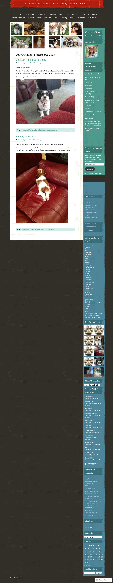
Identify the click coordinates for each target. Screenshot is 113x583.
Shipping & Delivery (68, 17)
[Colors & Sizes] (99, 341)
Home (14, 14)
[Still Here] (89, 372)
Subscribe (90, 169)
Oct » (89, 565)
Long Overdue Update (91, 215)
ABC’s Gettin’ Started (27, 14)
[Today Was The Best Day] (99, 351)
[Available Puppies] (99, 330)
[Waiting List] (89, 330)
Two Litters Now (89, 515)
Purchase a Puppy (50, 17)
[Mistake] (89, 351)
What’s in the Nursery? (92, 217)
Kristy (39, 63)
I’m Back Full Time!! (91, 212)
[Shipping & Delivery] (99, 362)
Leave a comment (52, 130)
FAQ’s (94, 14)
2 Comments (49, 229)
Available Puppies (34, 17)
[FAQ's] (89, 341)
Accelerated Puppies (55, 14)
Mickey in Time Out (27, 136)
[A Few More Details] (89, 362)
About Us (41, 14)
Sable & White (39, 229)
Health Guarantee (18, 17)
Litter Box (81, 17)
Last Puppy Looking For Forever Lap (92, 497)
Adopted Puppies (28, 130)
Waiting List (92, 17)
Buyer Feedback (40, 130)
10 (91, 554)
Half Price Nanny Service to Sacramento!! (92, 507)
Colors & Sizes (72, 14)
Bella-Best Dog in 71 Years (31, 59)
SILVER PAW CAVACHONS (40, 3)
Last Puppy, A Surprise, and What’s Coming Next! (93, 502)
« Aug (85, 565)
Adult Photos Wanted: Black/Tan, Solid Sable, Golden (91, 207)
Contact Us (85, 14)
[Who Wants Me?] (99, 372)
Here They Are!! (89, 203)
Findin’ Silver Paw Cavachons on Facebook (92, 226)
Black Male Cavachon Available (91, 511)
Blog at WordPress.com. (16, 578)
